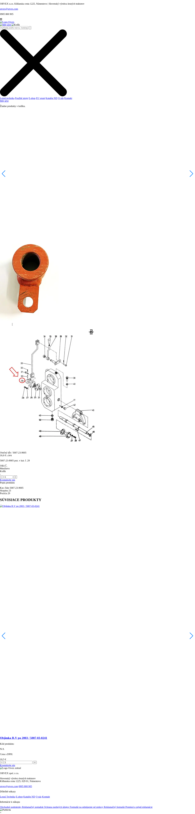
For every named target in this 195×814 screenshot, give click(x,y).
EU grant (40, 98)
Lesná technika (7, 98)
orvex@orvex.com (9, 786)
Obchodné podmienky (11, 807)
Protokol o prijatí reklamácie (138, 807)
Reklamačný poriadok (33, 807)
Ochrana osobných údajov (57, 807)
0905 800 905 (25, 786)
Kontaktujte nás (7, 480)
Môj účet (4, 101)
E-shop (32, 98)
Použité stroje (21, 98)
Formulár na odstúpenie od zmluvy (87, 807)
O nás (61, 98)
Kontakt (68, 98)
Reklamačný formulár (114, 807)
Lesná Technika (7, 796)
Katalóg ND (51, 98)
